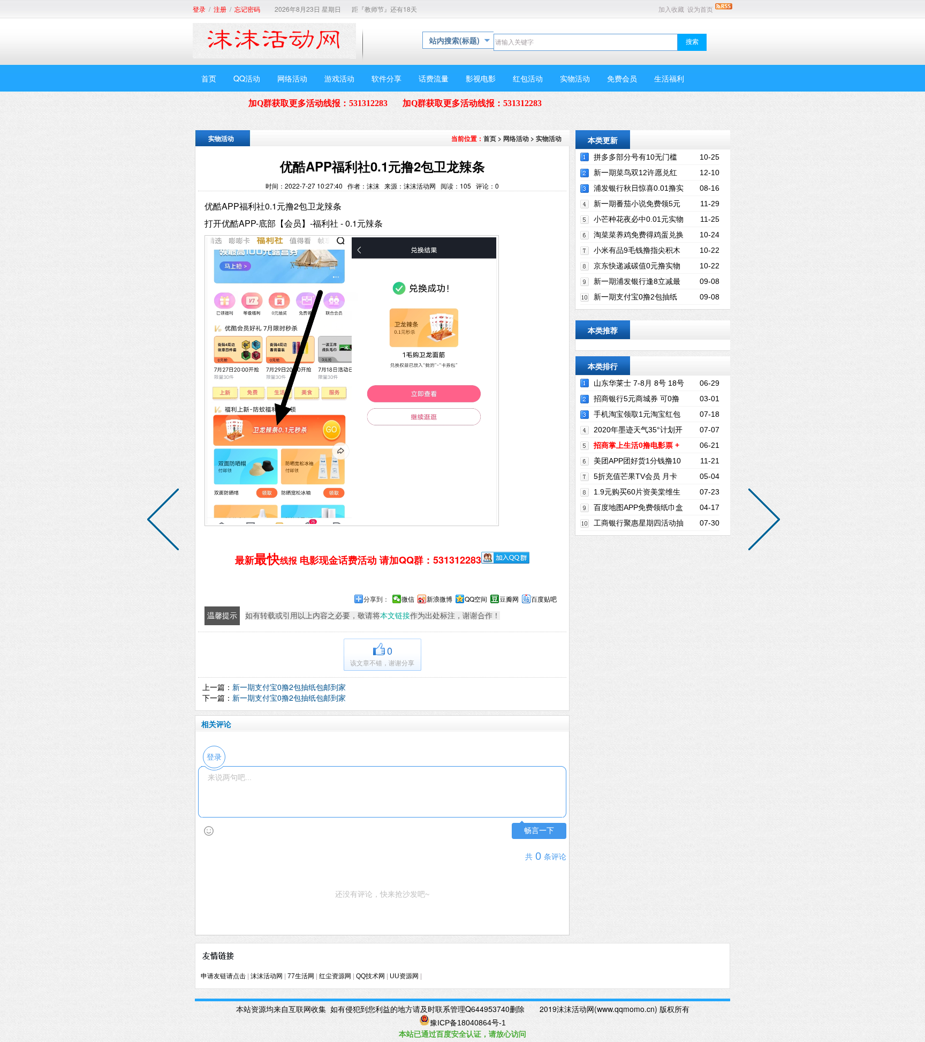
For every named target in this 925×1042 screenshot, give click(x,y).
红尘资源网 (335, 976)
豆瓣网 (509, 599)
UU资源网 (404, 976)
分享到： (376, 599)
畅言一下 (539, 831)
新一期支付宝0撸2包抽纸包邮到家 (289, 686)
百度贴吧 (544, 599)
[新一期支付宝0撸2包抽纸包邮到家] (165, 521)
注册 (220, 9)
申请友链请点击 (223, 976)
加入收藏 (671, 9)
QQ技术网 (370, 976)
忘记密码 (247, 9)
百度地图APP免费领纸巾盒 (638, 507)
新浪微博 (439, 599)
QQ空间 (476, 599)
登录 (199, 9)
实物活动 (549, 138)
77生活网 (300, 976)
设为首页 (700, 9)
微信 (407, 599)
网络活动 (516, 138)
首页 (489, 138)
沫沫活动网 (267, 976)
